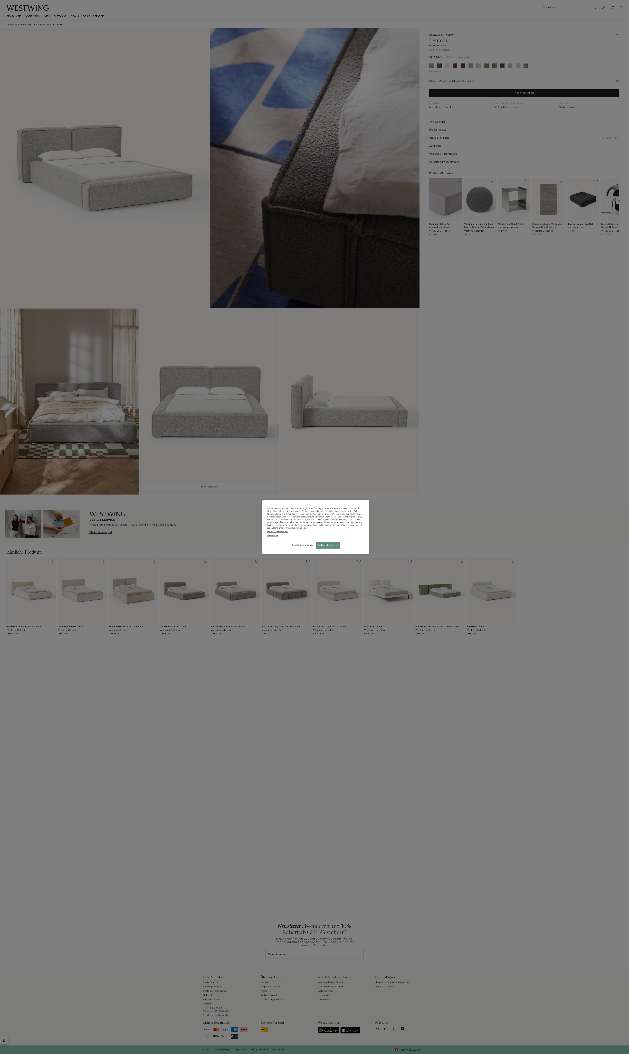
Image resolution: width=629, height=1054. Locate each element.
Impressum (272, 535)
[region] (315, 527)
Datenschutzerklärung (277, 531)
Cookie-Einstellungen (302, 545)
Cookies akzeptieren (327, 545)
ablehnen (324, 525)
